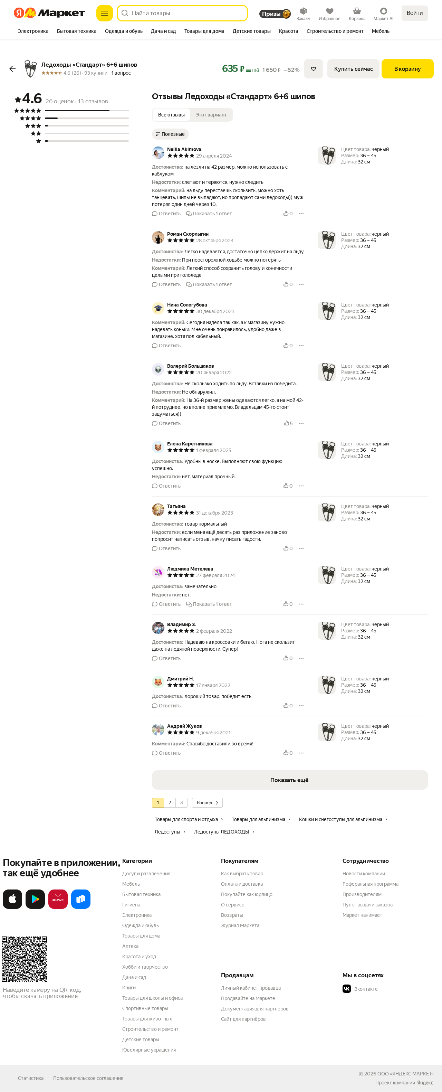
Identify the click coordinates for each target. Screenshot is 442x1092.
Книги (129, 987)
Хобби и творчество (145, 967)
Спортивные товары (145, 1008)
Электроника (137, 915)
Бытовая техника (141, 894)
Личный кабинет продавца (251, 988)
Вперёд (204, 802)
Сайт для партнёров (243, 1019)
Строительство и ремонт (150, 1029)
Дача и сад (134, 977)
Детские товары (140, 1039)
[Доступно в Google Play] (35, 907)
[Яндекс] (425, 1082)
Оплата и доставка (242, 884)
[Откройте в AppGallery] (58, 907)
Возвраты (232, 915)
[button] (228, 185)
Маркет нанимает (362, 915)
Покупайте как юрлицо (246, 894)
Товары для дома (141, 936)
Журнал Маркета (240, 925)
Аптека (130, 946)
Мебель (131, 884)
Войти (415, 13)
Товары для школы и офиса (152, 998)
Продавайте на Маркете (248, 998)
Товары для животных (147, 1019)
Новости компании (364, 873)
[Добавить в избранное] (313, 68)
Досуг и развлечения (146, 873)
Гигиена (131, 904)
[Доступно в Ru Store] (80, 907)
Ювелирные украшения (149, 1050)
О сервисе (232, 904)
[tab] (33, 31)
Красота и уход (139, 956)
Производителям (362, 894)
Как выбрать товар (242, 873)
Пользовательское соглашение (88, 1078)
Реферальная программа (370, 884)
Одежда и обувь (140, 925)
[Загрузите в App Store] (12, 907)
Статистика (31, 1078)
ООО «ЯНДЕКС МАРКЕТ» (405, 1073)
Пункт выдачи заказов (368, 904)
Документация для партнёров (255, 1008)
